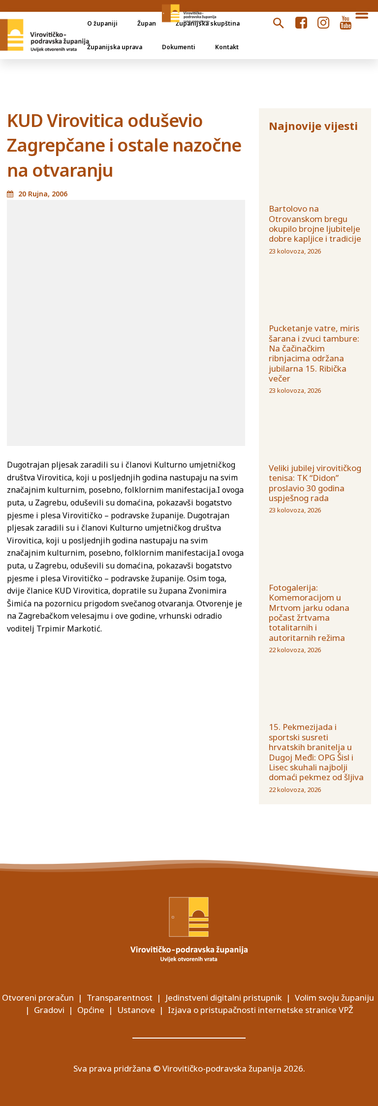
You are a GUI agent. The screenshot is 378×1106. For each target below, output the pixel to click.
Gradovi (49, 1009)
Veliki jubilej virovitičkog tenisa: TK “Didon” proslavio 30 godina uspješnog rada (315, 483)
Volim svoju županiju (334, 997)
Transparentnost (120, 997)
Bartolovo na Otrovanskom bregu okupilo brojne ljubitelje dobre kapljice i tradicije (315, 223)
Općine (90, 1009)
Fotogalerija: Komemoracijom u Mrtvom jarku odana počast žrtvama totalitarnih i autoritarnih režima (309, 612)
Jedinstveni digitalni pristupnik (223, 997)
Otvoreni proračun (38, 997)
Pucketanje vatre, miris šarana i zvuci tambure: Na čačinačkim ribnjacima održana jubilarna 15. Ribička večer (314, 353)
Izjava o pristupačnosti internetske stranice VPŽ (260, 1009)
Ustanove (136, 1009)
